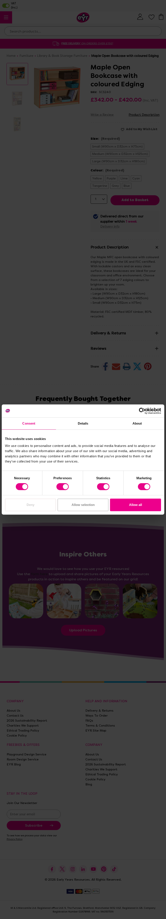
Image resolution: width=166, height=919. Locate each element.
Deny (30, 505)
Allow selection (83, 505)
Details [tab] (83, 423)
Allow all (135, 505)
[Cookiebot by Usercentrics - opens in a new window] (142, 411)
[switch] (62, 486)
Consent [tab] (28, 423)
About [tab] (137, 423)
